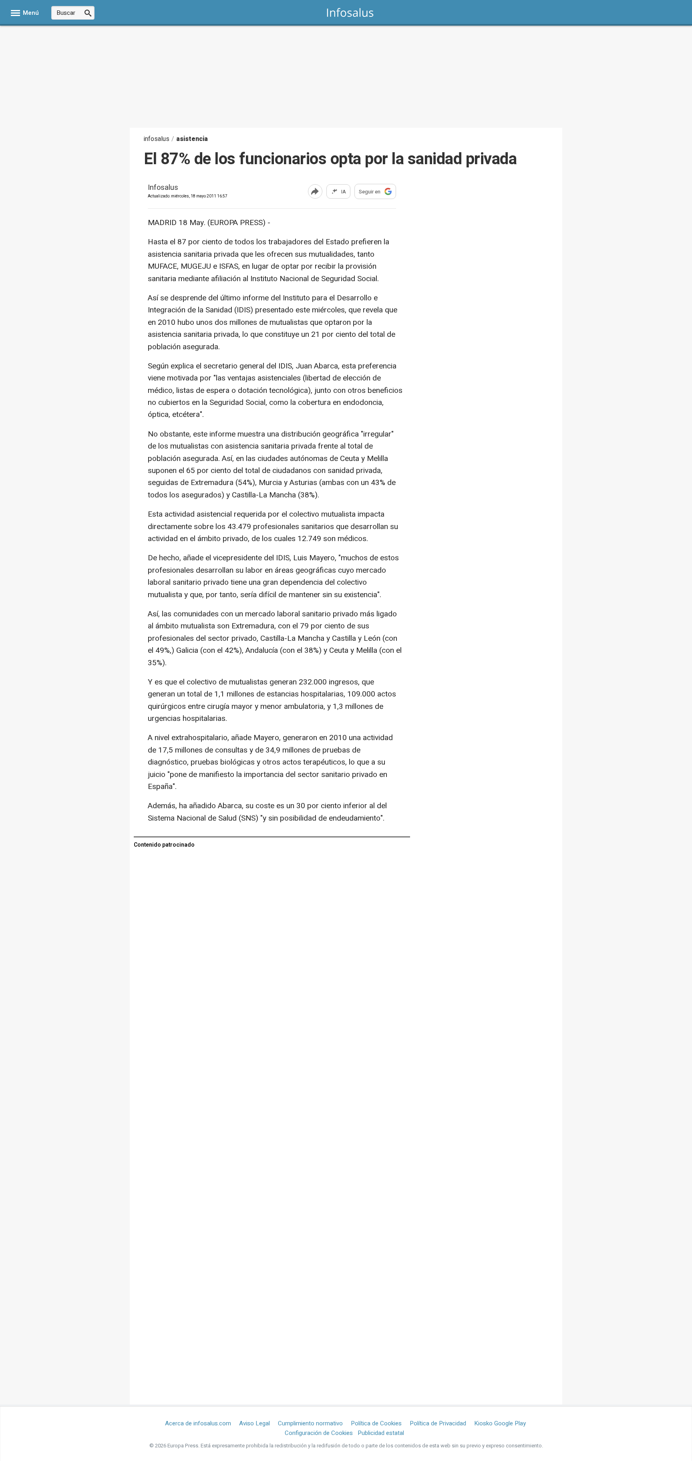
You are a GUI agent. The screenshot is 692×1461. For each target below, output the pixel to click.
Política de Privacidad (438, 1423)
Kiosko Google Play (500, 1423)
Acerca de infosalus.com (198, 1423)
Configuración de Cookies (319, 1433)
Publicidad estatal (381, 1433)
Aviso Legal (254, 1423)
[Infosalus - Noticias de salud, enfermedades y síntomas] (350, 12)
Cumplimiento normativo (310, 1423)
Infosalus (163, 188)
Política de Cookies (376, 1423)
